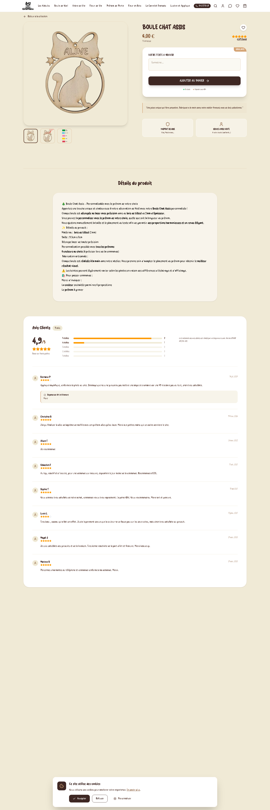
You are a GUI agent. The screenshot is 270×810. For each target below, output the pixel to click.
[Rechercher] (215, 6)
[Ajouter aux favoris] (243, 27)
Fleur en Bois (134, 6)
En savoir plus (133, 790)
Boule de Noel (61, 6)
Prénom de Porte (115, 6)
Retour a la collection (37, 16)
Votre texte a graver (161, 55)
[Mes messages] (230, 6)
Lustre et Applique (180, 6)
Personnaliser (124, 798)
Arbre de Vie (78, 6)
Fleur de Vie (96, 6)
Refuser (100, 798)
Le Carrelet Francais (156, 6)
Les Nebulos (44, 6)
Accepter (81, 798)
